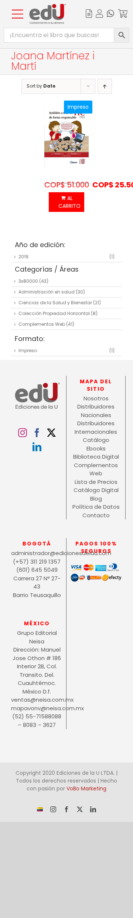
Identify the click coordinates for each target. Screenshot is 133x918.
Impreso (27, 350)
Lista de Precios (96, 482)
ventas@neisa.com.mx (36, 700)
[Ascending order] (105, 86)
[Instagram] (22, 432)
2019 (23, 256)
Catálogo (96, 440)
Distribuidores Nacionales (96, 411)
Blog (96, 498)
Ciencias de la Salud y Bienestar (55, 302)
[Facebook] (37, 432)
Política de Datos (96, 507)
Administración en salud (46, 292)
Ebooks (96, 448)
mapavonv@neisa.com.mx (36, 708)
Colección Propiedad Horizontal (54, 313)
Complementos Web (41, 324)
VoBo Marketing (86, 788)
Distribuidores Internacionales (96, 427)
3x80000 (28, 281)
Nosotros (96, 398)
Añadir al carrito (66, 202)
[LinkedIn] (37, 446)
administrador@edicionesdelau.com (36, 553)
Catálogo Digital (96, 490)
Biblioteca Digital (96, 456)
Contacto (96, 515)
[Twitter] (51, 432)
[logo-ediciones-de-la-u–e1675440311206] (47, 6)
